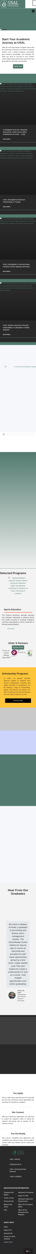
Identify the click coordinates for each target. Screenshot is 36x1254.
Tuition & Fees (9, 1198)
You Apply (18, 1093)
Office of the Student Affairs (25, 1206)
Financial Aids (18, 700)
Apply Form (8, 1230)
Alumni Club (8, 1242)
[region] (18, 19)
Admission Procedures (26, 1192)
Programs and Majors (9, 1194)
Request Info (8, 1233)
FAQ (5, 1210)
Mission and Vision (8, 1206)
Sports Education (12, 609)
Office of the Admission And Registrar (23, 1212)
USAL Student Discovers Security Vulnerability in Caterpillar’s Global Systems (16, 327)
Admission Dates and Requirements (25, 1200)
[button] (33, 11)
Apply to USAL (23, 1196)
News (6, 1227)
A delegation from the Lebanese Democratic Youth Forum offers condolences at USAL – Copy (15, 132)
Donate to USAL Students (9, 1238)
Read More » (7, 139)
